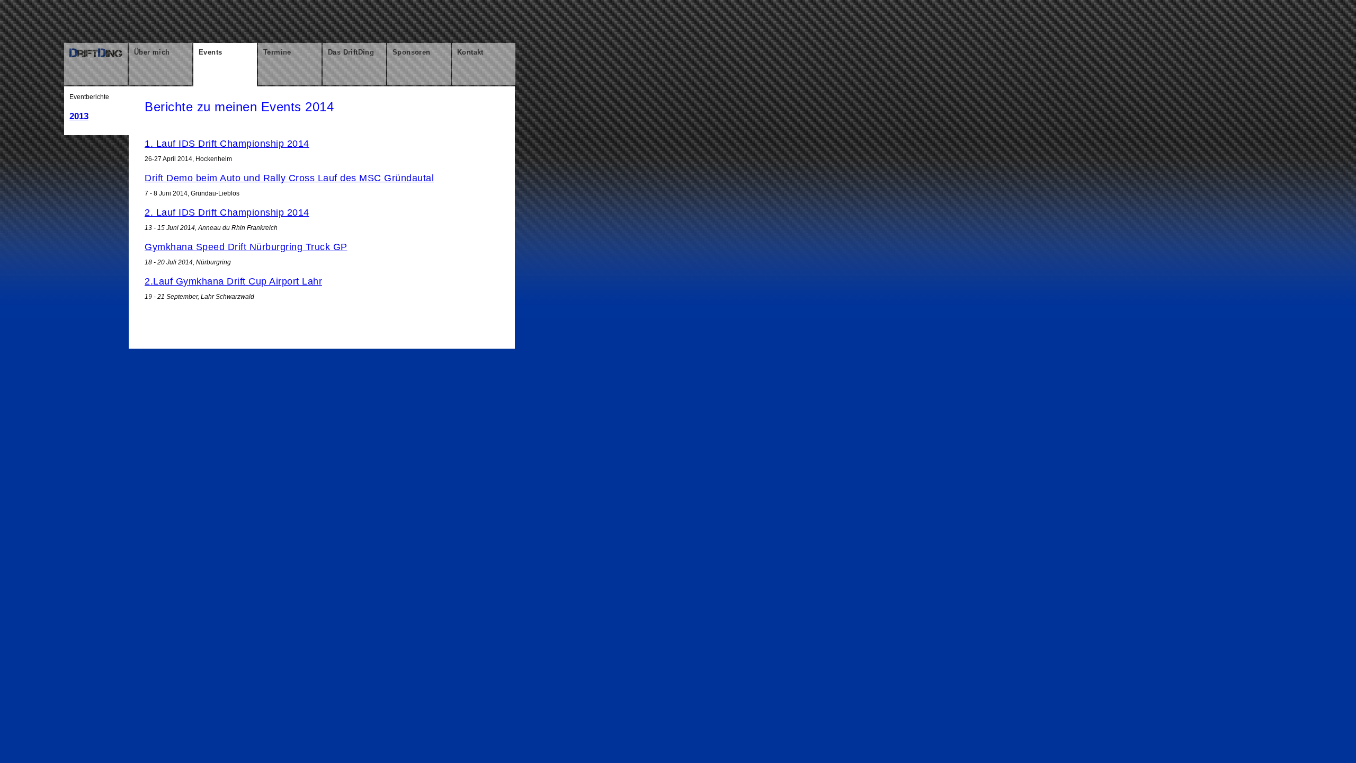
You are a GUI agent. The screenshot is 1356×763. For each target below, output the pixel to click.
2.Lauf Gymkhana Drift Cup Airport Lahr (233, 281)
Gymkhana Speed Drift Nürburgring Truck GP (246, 247)
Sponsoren (411, 52)
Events (210, 52)
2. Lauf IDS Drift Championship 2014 (227, 212)
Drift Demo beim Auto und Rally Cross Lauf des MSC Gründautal (289, 178)
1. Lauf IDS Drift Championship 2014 (227, 143)
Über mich (152, 52)
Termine (277, 52)
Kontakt (470, 52)
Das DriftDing (351, 52)
